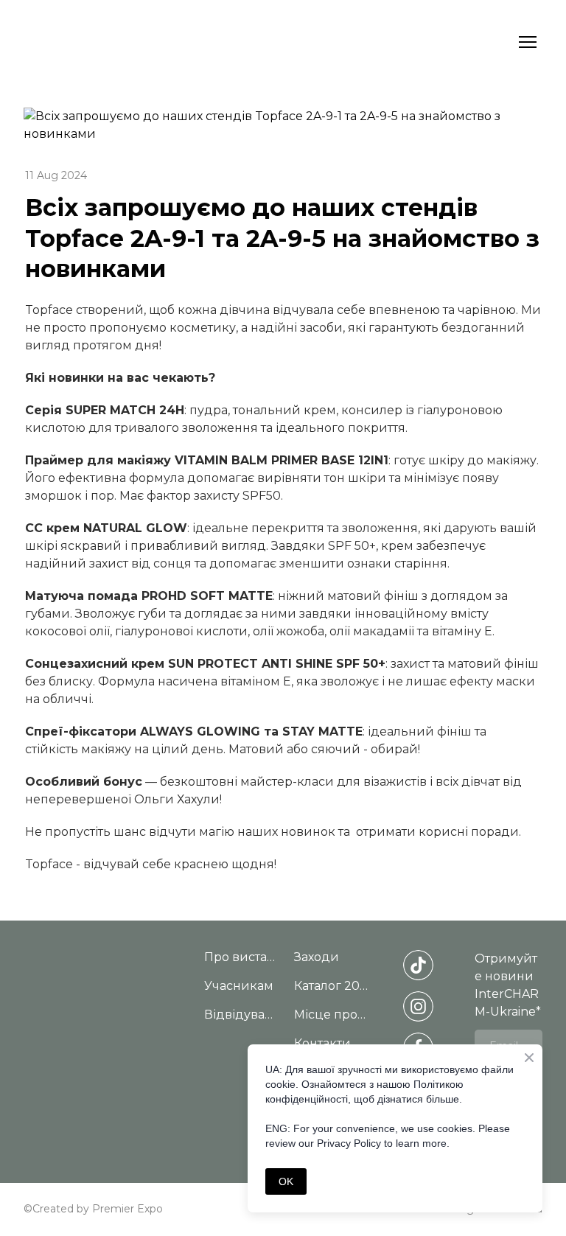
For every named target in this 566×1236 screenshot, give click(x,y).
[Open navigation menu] (527, 42)
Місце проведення (331, 1015)
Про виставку (241, 957)
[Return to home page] (102, 42)
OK (286, 1181)
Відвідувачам (241, 1015)
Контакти (322, 1043)
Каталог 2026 (331, 986)
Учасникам (238, 986)
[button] (418, 965)
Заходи (316, 957)
